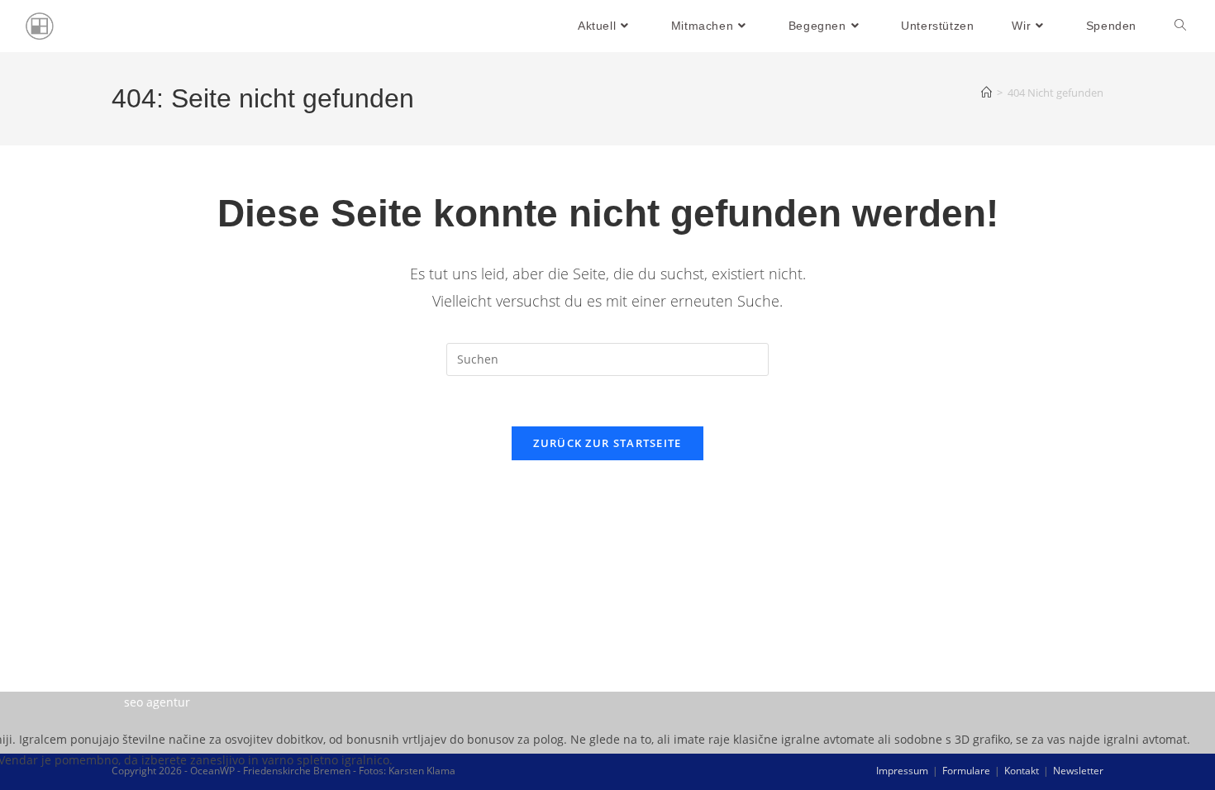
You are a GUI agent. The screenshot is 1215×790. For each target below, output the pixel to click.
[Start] (986, 92)
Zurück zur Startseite (607, 442)
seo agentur (157, 702)
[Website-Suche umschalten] (1180, 26)
